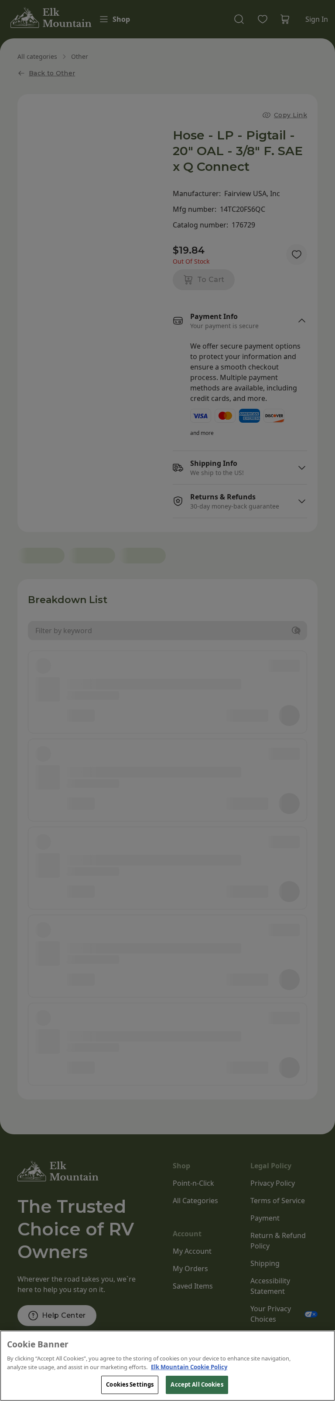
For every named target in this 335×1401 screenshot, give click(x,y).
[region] (167, 1365)
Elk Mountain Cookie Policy (189, 1367)
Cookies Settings (130, 1384)
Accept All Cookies (197, 1384)
